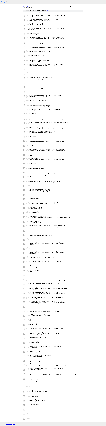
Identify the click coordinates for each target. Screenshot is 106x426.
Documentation (62, 6)
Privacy (10, 424)
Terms (14, 424)
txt (101, 424)
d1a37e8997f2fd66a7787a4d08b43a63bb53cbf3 (43, 6)
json (104, 424)
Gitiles (7, 424)
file (48, 10)
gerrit (24, 6)
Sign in (103, 2)
